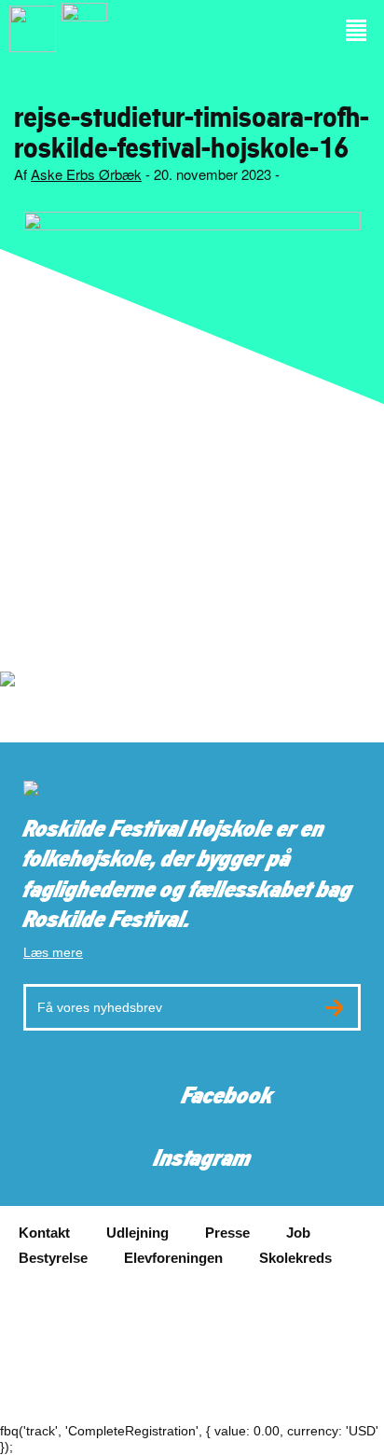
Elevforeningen (173, 1258)
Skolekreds (295, 1258)
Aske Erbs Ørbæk (86, 174)
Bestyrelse (53, 1258)
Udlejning (137, 1232)
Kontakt (44, 1232)
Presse (227, 1232)
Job (298, 1232)
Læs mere (53, 952)
